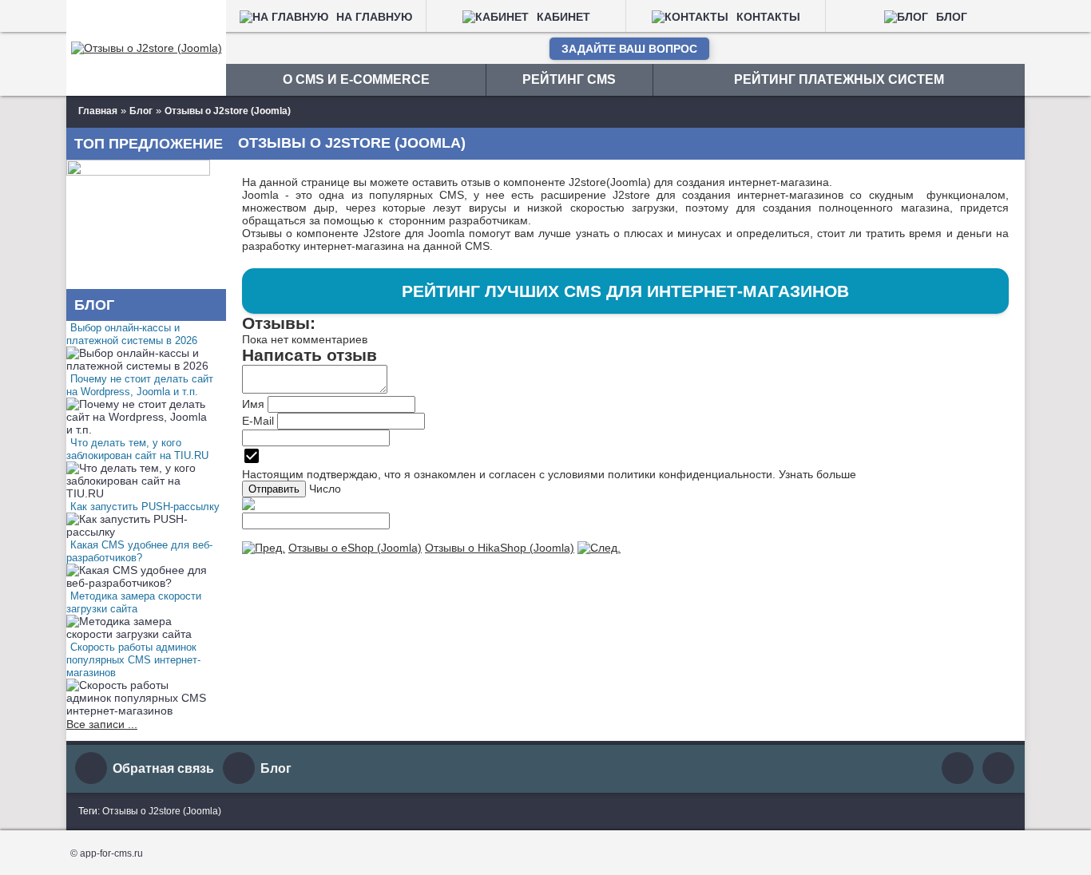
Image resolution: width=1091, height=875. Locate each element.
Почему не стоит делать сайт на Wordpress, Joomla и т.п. (139, 385)
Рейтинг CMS (569, 79)
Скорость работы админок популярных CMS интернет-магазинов (133, 660)
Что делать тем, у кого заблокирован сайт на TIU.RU (137, 449)
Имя (253, 404)
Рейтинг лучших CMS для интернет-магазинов (625, 291)
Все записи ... (101, 724)
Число (325, 488)
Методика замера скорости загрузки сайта (133, 602)
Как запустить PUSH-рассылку (145, 507)
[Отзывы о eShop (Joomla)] (263, 547)
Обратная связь (163, 768)
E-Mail (258, 420)
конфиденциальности (715, 474)
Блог (276, 768)
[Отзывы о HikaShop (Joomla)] (599, 547)
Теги (87, 811)
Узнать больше (817, 474)
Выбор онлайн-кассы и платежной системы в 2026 (131, 334)
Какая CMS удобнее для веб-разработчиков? (139, 551)
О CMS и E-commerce (356, 79)
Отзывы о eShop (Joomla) (355, 547)
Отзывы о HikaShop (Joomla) (499, 547)
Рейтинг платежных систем (839, 79)
